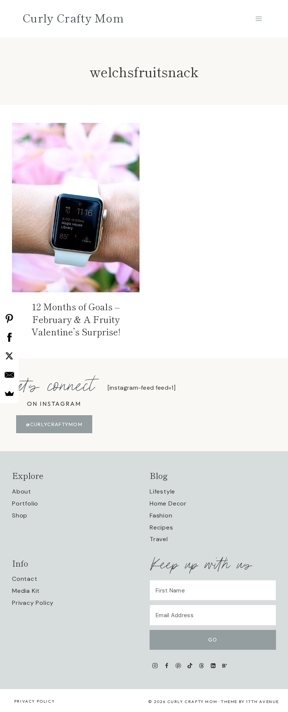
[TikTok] (189, 665)
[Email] (9, 374)
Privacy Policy (33, 603)
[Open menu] (259, 18)
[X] (9, 356)
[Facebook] (166, 665)
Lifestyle (162, 491)
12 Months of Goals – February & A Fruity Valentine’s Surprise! (76, 319)
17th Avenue (262, 701)
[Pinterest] (178, 665)
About (21, 491)
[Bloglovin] (224, 665)
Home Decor (168, 503)
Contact (25, 579)
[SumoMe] (9, 393)
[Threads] (201, 665)
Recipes (161, 527)
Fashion (161, 515)
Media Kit (26, 591)
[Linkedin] (213, 665)
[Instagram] (155, 665)
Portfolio (25, 503)
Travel (159, 539)
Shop (19, 515)
